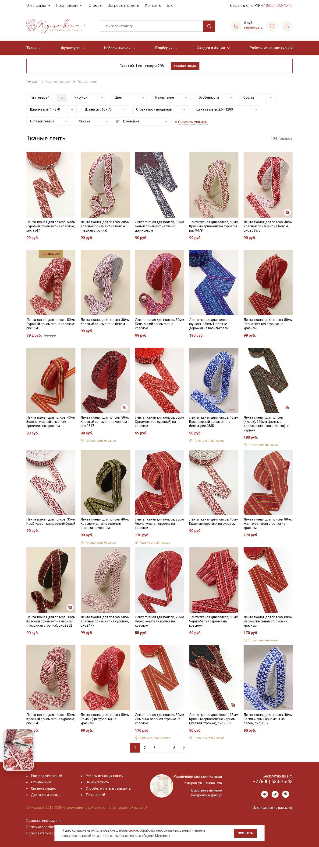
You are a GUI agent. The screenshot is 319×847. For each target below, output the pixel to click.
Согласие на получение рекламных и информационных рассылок (151, 470)
